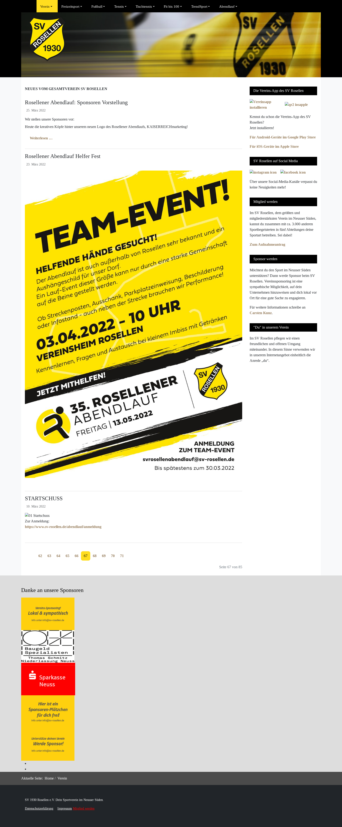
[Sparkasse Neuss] (48, 679)
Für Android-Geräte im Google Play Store (283, 137)
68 (95, 556)
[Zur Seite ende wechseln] (134, 553)
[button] (47, 6)
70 (113, 556)
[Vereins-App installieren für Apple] (296, 104)
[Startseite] (33, 6)
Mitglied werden (83, 808)
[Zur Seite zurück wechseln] (33, 553)
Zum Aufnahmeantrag (267, 244)
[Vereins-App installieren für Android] (266, 104)
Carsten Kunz (261, 313)
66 (76, 556)
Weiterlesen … (41, 138)
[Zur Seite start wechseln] (27, 553)
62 (40, 556)
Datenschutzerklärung (39, 808)
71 (122, 556)
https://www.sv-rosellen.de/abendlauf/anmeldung (63, 527)
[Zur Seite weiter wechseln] (129, 553)
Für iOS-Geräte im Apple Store (274, 146)
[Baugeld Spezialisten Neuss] (47, 646)
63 (49, 556)
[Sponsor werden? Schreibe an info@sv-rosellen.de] (47, 613)
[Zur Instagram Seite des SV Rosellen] (263, 172)
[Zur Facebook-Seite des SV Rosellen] (293, 172)
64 (58, 556)
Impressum (64, 808)
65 (67, 556)
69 (104, 556)
